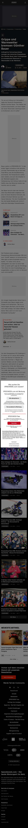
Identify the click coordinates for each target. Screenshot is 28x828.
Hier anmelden (14, 427)
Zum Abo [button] (14, 423)
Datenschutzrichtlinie (14, 443)
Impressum (14, 441)
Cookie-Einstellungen (14, 445)
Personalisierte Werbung (14, 407)
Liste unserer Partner (18, 437)
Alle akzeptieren (14, 398)
